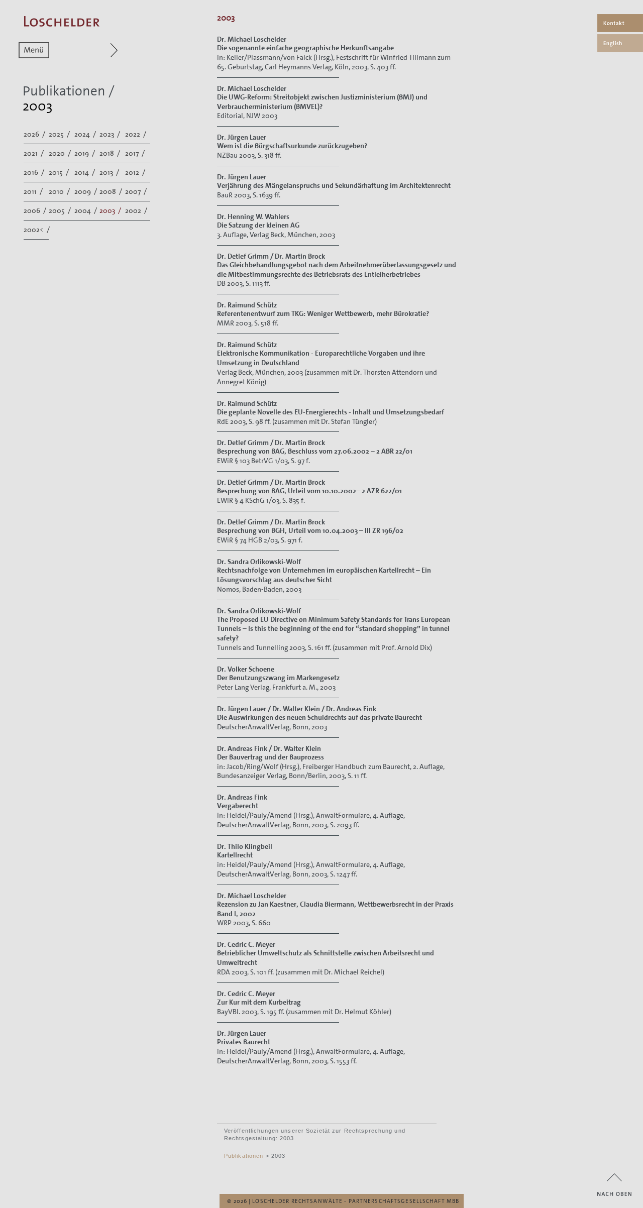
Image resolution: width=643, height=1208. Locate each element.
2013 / (110, 172)
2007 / (136, 191)
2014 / (85, 172)
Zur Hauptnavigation (95, 50)
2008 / (111, 191)
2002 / (137, 210)
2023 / (110, 134)
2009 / (86, 191)
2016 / (35, 172)
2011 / (34, 191)
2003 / (111, 210)
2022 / (136, 134)
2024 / (85, 134)
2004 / (86, 210)
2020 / (60, 153)
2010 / (60, 191)
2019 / (85, 153)
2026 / (35, 134)
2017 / (135, 153)
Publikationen (64, 91)
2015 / (59, 172)
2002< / (37, 229)
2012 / (136, 172)
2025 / (60, 134)
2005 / (60, 210)
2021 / (34, 153)
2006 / (36, 210)
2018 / (110, 153)
